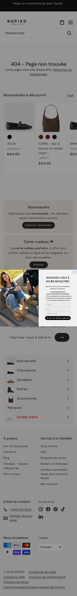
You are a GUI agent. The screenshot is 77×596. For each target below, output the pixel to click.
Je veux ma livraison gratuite (57, 318)
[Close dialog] (74, 272)
